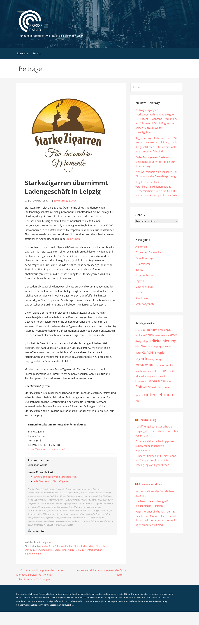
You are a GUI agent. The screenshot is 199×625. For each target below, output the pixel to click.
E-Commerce (142, 264)
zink (137, 401)
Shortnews (141, 298)
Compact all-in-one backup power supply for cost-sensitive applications (155, 446)
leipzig (60, 546)
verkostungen (62, 549)
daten (174, 335)
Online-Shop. (73, 239)
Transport (139, 395)
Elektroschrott (148, 346)
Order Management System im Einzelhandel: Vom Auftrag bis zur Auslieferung (155, 162)
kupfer (161, 352)
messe (162, 365)
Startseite (22, 53)
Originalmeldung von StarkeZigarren (55, 476)
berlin (45, 546)
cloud (149, 335)
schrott (170, 371)
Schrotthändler (141, 381)
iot (172, 346)
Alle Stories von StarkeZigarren (52, 481)
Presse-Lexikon (150, 484)
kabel (138, 352)
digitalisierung (164, 340)
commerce (157, 335)
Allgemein (48, 542)
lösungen (159, 359)
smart (169, 381)
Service (37, 53)
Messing (169, 365)
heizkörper (166, 346)
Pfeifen (69, 546)
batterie (172, 330)
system (167, 387)
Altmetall (139, 330)
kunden (149, 352)
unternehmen (158, 394)
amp (161, 330)
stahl (154, 387)
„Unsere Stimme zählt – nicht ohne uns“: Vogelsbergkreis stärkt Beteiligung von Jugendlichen (155, 460)
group (158, 346)
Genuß (52, 546)
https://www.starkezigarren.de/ (46, 449)
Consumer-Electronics (148, 252)
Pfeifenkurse (102, 546)
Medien (139, 292)
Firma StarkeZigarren (65, 200)
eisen (137, 346)
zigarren (74, 549)
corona (165, 335)
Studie (160, 387)
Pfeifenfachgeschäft (84, 546)
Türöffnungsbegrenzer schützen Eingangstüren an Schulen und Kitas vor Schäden (156, 431)
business (140, 335)
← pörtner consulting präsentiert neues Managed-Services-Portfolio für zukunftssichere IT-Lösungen (39, 575)
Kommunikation (144, 275)
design (138, 341)
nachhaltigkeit (149, 371)
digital (147, 341)
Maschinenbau (144, 286)
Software (143, 386)
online (160, 370)
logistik (141, 358)
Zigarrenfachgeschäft (91, 549)
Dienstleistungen (145, 258)
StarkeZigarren (32, 549)
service (153, 380)
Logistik (139, 281)
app (166, 330)
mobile (139, 371)
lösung (151, 359)
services (162, 380)
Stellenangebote (145, 304)
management (144, 365)
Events (139, 269)
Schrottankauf (158, 376)
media (155, 365)
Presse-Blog (147, 420)
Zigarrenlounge (33, 553)
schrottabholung (143, 376)
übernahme (47, 549)
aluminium (150, 330)
